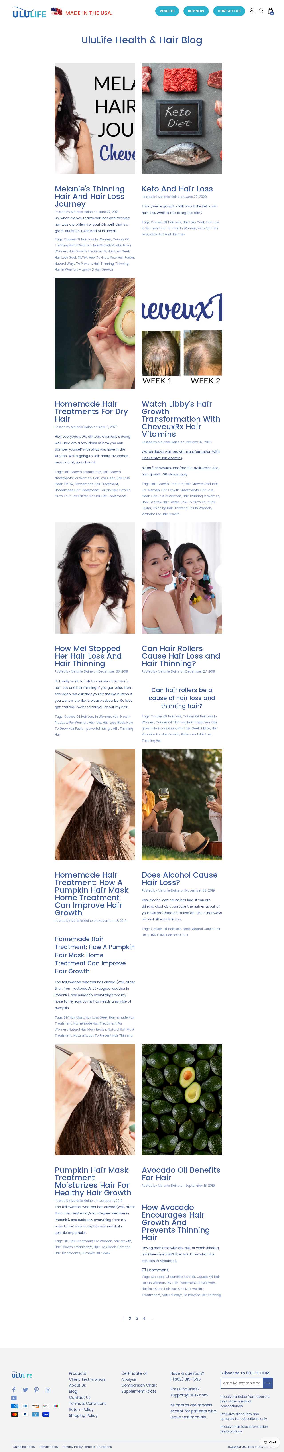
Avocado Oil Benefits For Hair (181, 1174)
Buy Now (196, 11)
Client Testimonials (87, 1379)
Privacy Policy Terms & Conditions (87, 1447)
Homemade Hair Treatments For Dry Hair (91, 411)
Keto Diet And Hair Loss (167, 234)
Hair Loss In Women (166, 496)
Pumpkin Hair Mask (96, 1253)
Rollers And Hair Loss (196, 734)
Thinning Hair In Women (192, 508)
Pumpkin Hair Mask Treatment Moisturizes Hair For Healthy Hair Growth (93, 1181)
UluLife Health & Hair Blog (141, 40)
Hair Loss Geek (119, 251)
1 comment (157, 1270)
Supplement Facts (138, 1391)
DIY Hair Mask (74, 1017)
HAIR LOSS (157, 935)
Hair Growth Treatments (87, 251)
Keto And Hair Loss (177, 188)
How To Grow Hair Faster (160, 502)
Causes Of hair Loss (166, 929)
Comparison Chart (139, 1385)
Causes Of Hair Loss (166, 222)
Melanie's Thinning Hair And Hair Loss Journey (90, 196)
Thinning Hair (163, 508)
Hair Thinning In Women (177, 228)
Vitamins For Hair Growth (161, 514)
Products (77, 1373)
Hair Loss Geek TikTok (71, 257)
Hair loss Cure (152, 1289)
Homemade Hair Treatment (96, 484)
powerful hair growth (102, 728)
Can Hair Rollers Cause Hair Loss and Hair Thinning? (181, 656)
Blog (73, 1391)
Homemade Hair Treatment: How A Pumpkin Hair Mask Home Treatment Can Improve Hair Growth (91, 894)
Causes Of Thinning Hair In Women (183, 722)
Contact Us (229, 11)
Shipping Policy (83, 1415)
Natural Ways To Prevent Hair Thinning (84, 263)
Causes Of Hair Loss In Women (87, 239)
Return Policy (81, 1409)
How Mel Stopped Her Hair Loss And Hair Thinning (88, 656)
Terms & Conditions (87, 1403)
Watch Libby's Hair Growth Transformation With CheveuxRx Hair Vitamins (181, 419)
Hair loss (95, 722)
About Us (77, 1385)
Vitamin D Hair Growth (96, 269)
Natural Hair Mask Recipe (87, 1029)
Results (167, 11)
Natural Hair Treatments (108, 496)
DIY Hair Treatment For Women (88, 1241)
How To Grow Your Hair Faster (111, 257)
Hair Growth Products (167, 484)
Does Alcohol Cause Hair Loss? (180, 879)
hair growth (122, 1241)
